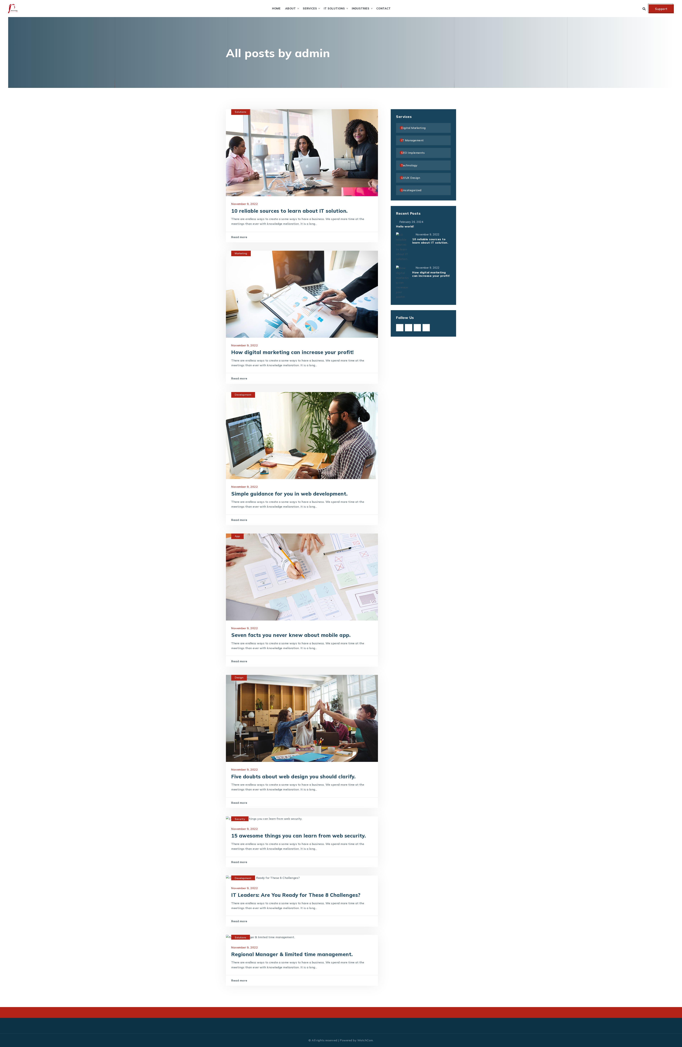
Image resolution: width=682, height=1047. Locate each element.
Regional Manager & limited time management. (292, 954)
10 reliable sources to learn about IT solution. (289, 211)
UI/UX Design (410, 178)
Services (310, 8)
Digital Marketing (413, 128)
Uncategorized (411, 190)
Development (243, 394)
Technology (409, 165)
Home (276, 8)
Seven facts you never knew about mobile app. (291, 635)
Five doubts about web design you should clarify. (293, 776)
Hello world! (405, 226)
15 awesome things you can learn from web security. (298, 836)
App (237, 536)
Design (239, 677)
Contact (383, 8)
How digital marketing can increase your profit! (292, 352)
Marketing (241, 253)
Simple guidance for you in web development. (289, 494)
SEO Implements (413, 152)
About (290, 8)
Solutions (240, 111)
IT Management (412, 140)
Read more (239, 237)
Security (240, 819)
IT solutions (334, 8)
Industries (360, 8)
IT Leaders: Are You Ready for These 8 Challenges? (296, 895)
